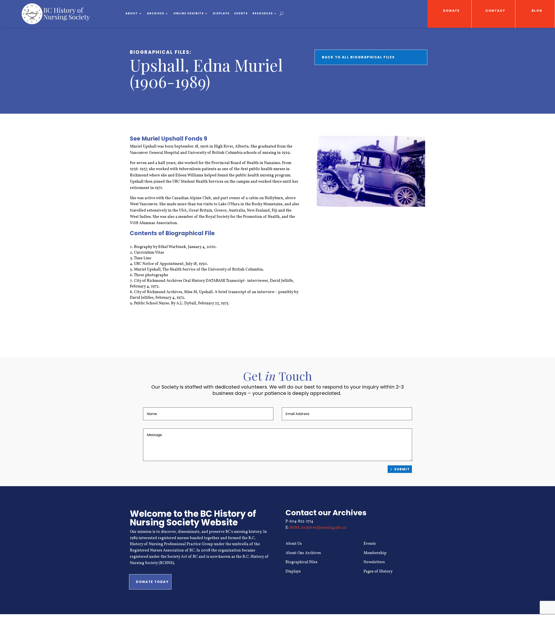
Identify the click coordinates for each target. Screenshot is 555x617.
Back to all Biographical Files (358, 57)
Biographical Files (301, 562)
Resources (263, 13)
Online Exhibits (188, 13)
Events (241, 13)
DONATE (451, 10)
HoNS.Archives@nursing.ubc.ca (318, 527)
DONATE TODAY (152, 581)
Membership (375, 553)
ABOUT (132, 13)
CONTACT (495, 10)
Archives (155, 13)
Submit (402, 469)
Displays (221, 13)
